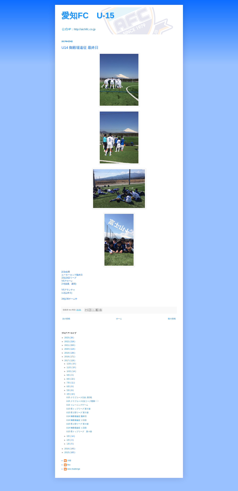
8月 (68, 379)
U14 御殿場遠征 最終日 (76, 416)
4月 (68, 394)
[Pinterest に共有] (100, 310)
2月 (68, 440)
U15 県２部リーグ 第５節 (77, 412)
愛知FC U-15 (88, 15)
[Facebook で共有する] (97, 310)
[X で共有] (93, 310)
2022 (66, 341)
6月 (68, 386)
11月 (69, 367)
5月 (68, 390)
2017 (66, 360)
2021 (66, 345)
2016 (66, 449)
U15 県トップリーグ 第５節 (78, 409)
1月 (68, 444)
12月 (69, 364)
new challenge (73, 469)
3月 (68, 436)
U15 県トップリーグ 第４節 (79, 431)
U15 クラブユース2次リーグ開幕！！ (82, 401)
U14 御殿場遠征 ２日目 (76, 420)
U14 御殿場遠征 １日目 (76, 428)
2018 (66, 356)
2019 (66, 353)
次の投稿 (66, 319)
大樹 (69, 460)
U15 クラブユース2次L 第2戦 (79, 397)
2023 (66, 338)
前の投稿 (172, 319)
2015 (66, 452)
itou (68, 465)
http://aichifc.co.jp (84, 29)
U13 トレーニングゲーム (77, 405)
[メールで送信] (86, 310)
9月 (68, 375)
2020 (66, 349)
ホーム (119, 319)
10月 (69, 371)
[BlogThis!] (89, 310)
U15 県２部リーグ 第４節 (77, 424)
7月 (68, 383)
